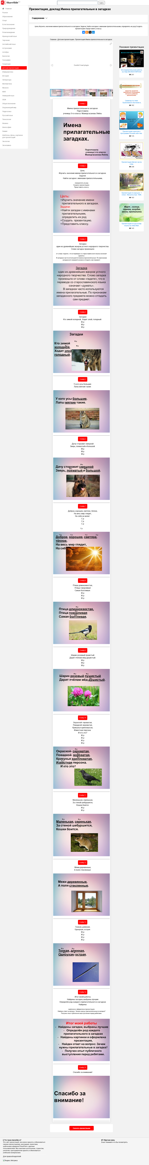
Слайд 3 (83, 239)
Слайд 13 (82, 922)
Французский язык (9, 36)
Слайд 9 (83, 650)
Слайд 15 (82, 1067)
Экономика (6, 145)
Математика (7, 84)
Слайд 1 (83, 103)
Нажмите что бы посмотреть (117, 1142)
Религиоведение (8, 32)
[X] (90, 32)
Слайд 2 (83, 166)
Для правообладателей (12, 1156)
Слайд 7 (83, 506)
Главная (8, 8)
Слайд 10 (82, 718)
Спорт (4, 20)
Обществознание (8, 103)
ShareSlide (13, 2)
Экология (6, 141)
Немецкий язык (8, 95)
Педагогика (6, 111)
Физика (5, 123)
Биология (6, 56)
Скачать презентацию (81, 1128)
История (5, 76)
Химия (4, 131)
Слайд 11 (82, 795)
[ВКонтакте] (83, 32)
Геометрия (6, 64)
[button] (111, 44)
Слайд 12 (82, 862)
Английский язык (9, 44)
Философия (6, 127)
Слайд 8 (83, 580)
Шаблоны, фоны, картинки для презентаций (12, 136)
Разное (5, 12)
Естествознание (8, 24)
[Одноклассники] (86, 32)
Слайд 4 (83, 312)
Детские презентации (10, 68)
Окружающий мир (9, 107)
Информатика (7, 72)
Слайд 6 (83, 439)
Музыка (5, 88)
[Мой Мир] (93, 32)
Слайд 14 (82, 992)
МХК (4, 92)
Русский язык (7, 115)
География (6, 60)
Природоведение (8, 28)
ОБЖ (4, 99)
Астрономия (7, 48)
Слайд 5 (83, 379)
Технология (6, 119)
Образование (7, 16)
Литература (6, 80)
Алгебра (5, 52)
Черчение (6, 40)
